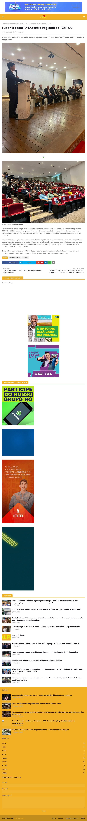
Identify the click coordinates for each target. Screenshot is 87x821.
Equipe (60, 818)
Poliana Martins (9, 32)
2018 (43, 754)
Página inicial (6, 24)
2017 (43, 751)
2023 (44, 762)
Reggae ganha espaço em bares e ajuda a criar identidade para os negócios (42, 695)
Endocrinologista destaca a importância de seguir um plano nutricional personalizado (46, 627)
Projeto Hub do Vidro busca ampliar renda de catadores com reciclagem (40, 730)
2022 (44, 758)
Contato (82, 818)
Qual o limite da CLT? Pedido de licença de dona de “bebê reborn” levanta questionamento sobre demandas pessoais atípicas (47, 619)
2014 (43, 743)
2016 (43, 747)
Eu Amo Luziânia (14, 257)
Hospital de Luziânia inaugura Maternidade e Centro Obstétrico (37, 661)
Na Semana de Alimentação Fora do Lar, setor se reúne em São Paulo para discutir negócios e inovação (48, 713)
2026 (44, 773)
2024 (44, 766)
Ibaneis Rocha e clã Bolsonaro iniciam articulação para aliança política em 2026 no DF (46, 644)
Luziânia (15, 24)
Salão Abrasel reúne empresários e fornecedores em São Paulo (36, 704)
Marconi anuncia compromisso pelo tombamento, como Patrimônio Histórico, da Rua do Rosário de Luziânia (47, 679)
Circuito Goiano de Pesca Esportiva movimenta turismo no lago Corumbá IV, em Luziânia (46, 609)
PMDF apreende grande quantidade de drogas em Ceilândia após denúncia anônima (45, 652)
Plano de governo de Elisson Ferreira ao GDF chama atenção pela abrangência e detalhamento (43, 722)
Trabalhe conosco (71, 818)
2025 (44, 769)
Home (54, 818)
